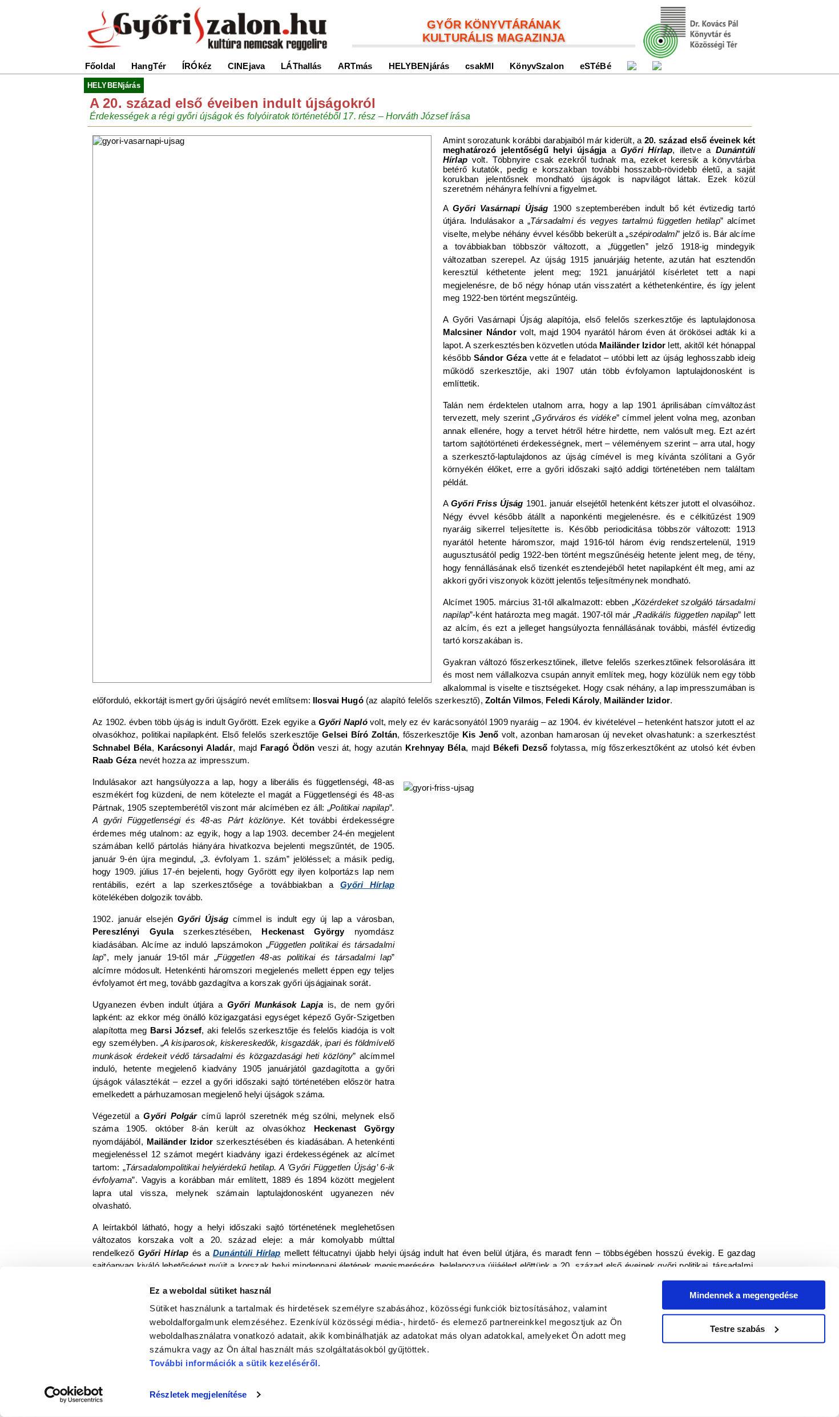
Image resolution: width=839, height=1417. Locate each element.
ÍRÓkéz (197, 66)
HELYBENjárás (419, 66)
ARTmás (355, 66)
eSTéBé (595, 66)
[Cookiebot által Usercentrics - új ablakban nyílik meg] (74, 1394)
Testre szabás (737, 1328)
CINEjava (246, 66)
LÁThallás (301, 66)
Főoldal (100, 66)
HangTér (148, 66)
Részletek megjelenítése (198, 1394)
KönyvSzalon (537, 66)
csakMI (479, 66)
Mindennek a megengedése (743, 1295)
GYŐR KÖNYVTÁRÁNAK (493, 24)
